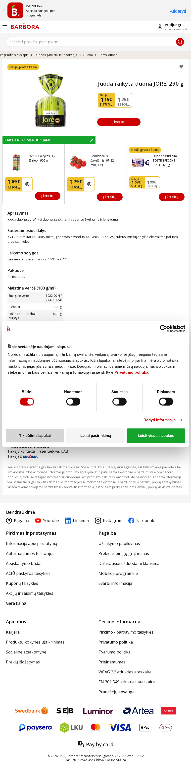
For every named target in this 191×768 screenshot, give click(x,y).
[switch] (73, 402)
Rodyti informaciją (159, 420)
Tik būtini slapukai (35, 435)
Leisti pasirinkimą (95, 435)
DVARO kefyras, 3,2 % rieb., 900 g (42, 158)
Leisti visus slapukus (156, 435)
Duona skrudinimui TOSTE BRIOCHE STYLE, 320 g (166, 160)
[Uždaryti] (3, 10)
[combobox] (95, 42)
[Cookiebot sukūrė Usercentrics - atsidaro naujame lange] (163, 328)
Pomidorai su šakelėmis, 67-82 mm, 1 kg (102, 160)
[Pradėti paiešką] (180, 42)
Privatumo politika (131, 372)
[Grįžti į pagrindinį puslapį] (25, 26)
